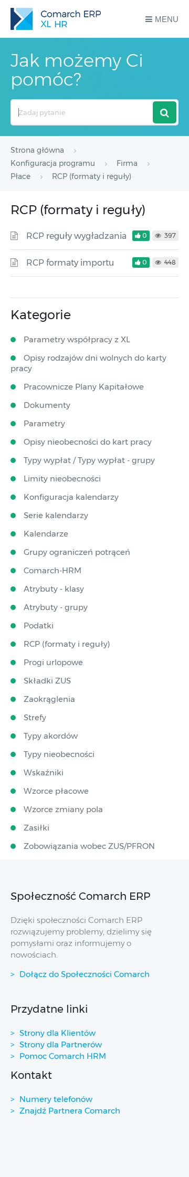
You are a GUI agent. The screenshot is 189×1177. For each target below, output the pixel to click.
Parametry (44, 423)
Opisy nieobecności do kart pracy (88, 442)
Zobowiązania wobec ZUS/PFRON (89, 846)
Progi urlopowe (53, 662)
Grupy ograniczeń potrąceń (77, 552)
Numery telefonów (55, 1099)
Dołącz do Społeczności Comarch (84, 974)
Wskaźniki (44, 772)
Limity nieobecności (62, 479)
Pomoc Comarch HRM (62, 1056)
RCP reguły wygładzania (76, 236)
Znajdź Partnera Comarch (69, 1111)
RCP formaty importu (70, 263)
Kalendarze (46, 534)
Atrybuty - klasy (54, 589)
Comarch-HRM (52, 570)
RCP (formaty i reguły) (67, 644)
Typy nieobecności (59, 754)
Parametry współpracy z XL (77, 339)
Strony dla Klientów (57, 1033)
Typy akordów (51, 736)
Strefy (35, 717)
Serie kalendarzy (56, 515)
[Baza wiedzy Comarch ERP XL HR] (55, 19)
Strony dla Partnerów (60, 1044)
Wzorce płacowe (56, 791)
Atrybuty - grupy (56, 607)
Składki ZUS (47, 681)
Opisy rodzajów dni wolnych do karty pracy (88, 363)
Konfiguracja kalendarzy (71, 497)
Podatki (39, 625)
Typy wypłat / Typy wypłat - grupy (89, 460)
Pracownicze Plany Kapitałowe (84, 387)
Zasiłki (36, 828)
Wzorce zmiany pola (63, 809)
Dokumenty (47, 405)
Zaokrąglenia (49, 699)
